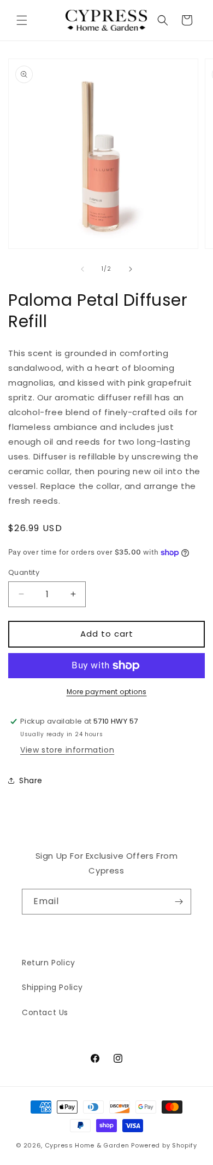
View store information (67, 749)
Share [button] (31, 780)
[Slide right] (131, 269)
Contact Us (45, 1012)
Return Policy (48, 962)
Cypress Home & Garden (87, 1145)
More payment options (107, 691)
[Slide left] (82, 269)
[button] (22, 20)
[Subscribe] (179, 901)
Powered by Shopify (164, 1145)
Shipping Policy (52, 987)
